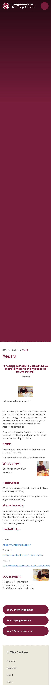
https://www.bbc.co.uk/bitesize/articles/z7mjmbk (26, 565)
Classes (15, 350)
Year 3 (25, 350)
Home (5, 350)
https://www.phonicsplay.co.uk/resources (23, 555)
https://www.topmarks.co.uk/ (17, 544)
